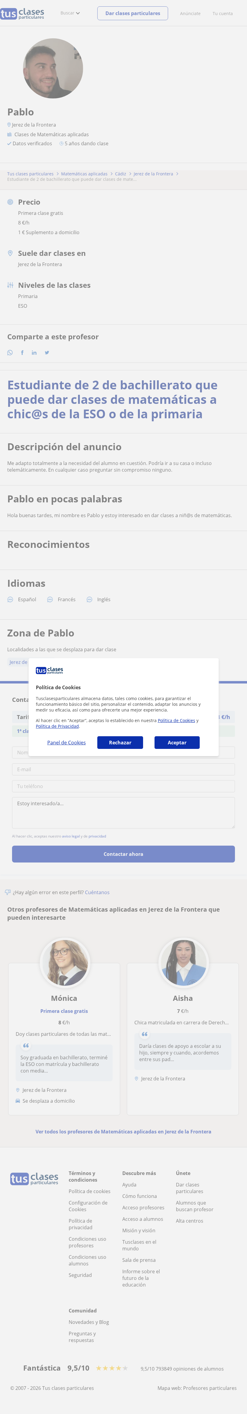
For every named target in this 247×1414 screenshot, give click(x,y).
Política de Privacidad (57, 726)
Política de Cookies (176, 720)
